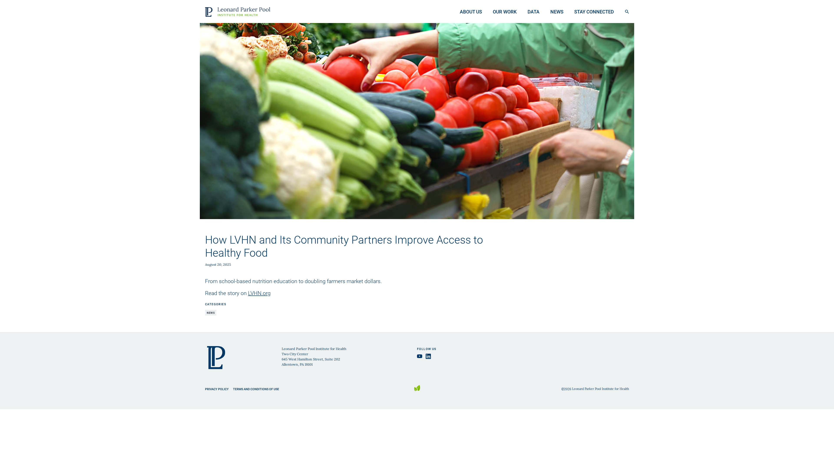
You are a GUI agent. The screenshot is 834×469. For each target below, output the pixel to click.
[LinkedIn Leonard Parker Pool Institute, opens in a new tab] (428, 356)
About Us (471, 11)
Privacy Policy (217, 389)
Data (533, 11)
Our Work (505, 11)
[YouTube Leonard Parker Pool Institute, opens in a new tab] (419, 356)
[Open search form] (627, 11)
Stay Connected (594, 11)
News (556, 11)
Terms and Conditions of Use (256, 389)
